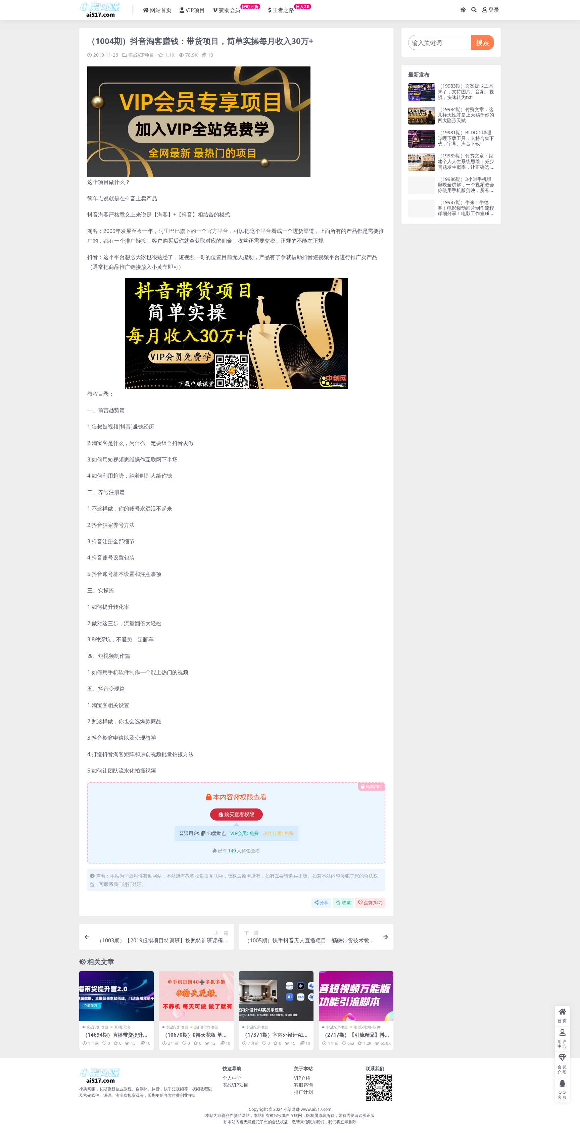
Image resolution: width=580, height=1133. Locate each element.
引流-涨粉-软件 (367, 1027)
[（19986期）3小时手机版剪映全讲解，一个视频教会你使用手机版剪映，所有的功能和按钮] (421, 185)
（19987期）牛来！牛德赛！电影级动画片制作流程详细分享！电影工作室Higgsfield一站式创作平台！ (466, 210)
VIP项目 (195, 10)
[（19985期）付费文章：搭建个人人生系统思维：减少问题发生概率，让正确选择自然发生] (421, 162)
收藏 (346, 902)
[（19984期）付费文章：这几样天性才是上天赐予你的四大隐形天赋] (421, 116)
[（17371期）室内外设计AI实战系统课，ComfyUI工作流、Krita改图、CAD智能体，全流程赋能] (276, 996)
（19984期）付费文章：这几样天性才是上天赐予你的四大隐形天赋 (466, 115)
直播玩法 (122, 1027)
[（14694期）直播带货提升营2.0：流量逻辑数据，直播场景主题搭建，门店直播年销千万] (116, 996)
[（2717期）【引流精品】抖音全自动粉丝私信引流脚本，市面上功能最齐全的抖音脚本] (356, 996)
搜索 (482, 42)
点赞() (373, 902)
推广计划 (303, 1092)
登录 (493, 10)
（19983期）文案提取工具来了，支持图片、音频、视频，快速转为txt (466, 91)
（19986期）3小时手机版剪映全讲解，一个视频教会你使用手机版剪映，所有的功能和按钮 (466, 187)
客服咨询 (303, 1085)
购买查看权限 (239, 814)
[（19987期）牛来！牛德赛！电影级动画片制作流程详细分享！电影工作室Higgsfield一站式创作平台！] (421, 208)
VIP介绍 (302, 1078)
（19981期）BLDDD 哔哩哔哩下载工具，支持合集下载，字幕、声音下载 (466, 138)
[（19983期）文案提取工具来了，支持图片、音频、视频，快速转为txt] (421, 92)
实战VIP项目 (141, 55)
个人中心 (232, 1078)
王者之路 (291, 9)
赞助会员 (239, 9)
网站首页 (161, 10)
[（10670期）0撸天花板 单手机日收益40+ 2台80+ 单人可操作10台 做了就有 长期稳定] (196, 996)
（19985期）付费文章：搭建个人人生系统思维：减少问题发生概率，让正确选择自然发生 (466, 164)
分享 (324, 902)
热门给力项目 (206, 1027)
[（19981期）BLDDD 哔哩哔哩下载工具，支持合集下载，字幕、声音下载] (421, 139)
